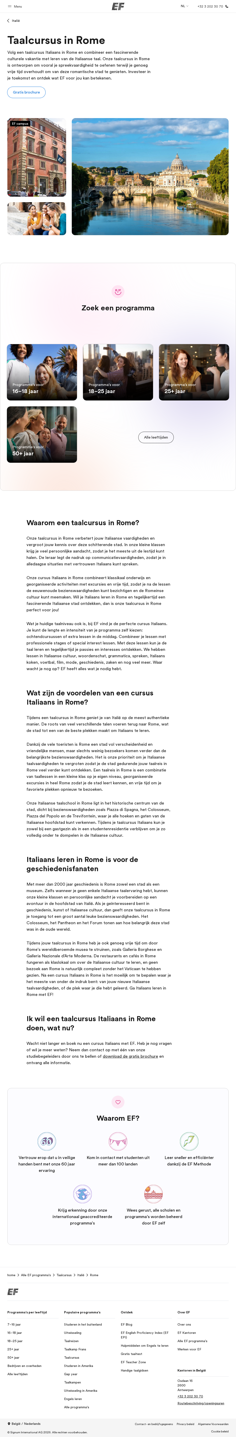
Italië (16, 21)
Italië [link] (80, 1275)
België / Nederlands (26, 1424)
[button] (15, 6)
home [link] (11, 1275)
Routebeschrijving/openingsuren (200, 1403)
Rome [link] (94, 1275)
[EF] (118, 6)
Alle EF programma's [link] (36, 1275)
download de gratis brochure (130, 1056)
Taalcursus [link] (64, 1275)
